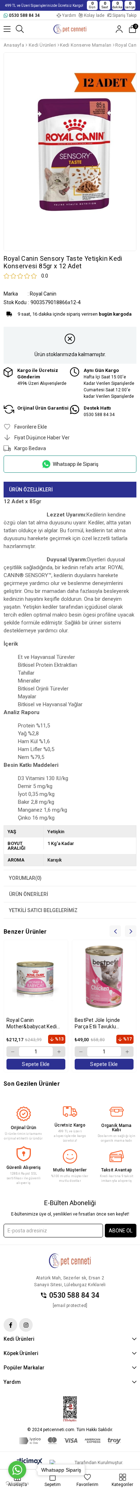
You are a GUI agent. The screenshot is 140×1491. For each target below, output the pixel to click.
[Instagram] (26, 1325)
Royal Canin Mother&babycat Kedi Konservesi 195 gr (31, 1023)
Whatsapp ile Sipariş (75, 464)
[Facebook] (10, 1325)
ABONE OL (120, 1230)
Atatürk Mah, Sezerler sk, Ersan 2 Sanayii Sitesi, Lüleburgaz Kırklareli (70, 1281)
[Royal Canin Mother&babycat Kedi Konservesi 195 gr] (35, 978)
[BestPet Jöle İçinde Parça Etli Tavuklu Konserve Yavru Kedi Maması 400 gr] (104, 978)
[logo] (70, 1260)
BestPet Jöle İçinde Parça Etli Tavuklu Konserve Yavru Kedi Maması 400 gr (98, 1023)
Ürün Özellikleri (31, 489)
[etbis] (70, 1409)
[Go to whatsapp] (17, 1470)
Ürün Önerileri (28, 894)
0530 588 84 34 (74, 1295)
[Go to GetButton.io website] (17, 1483)
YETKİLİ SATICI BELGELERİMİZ (43, 910)
